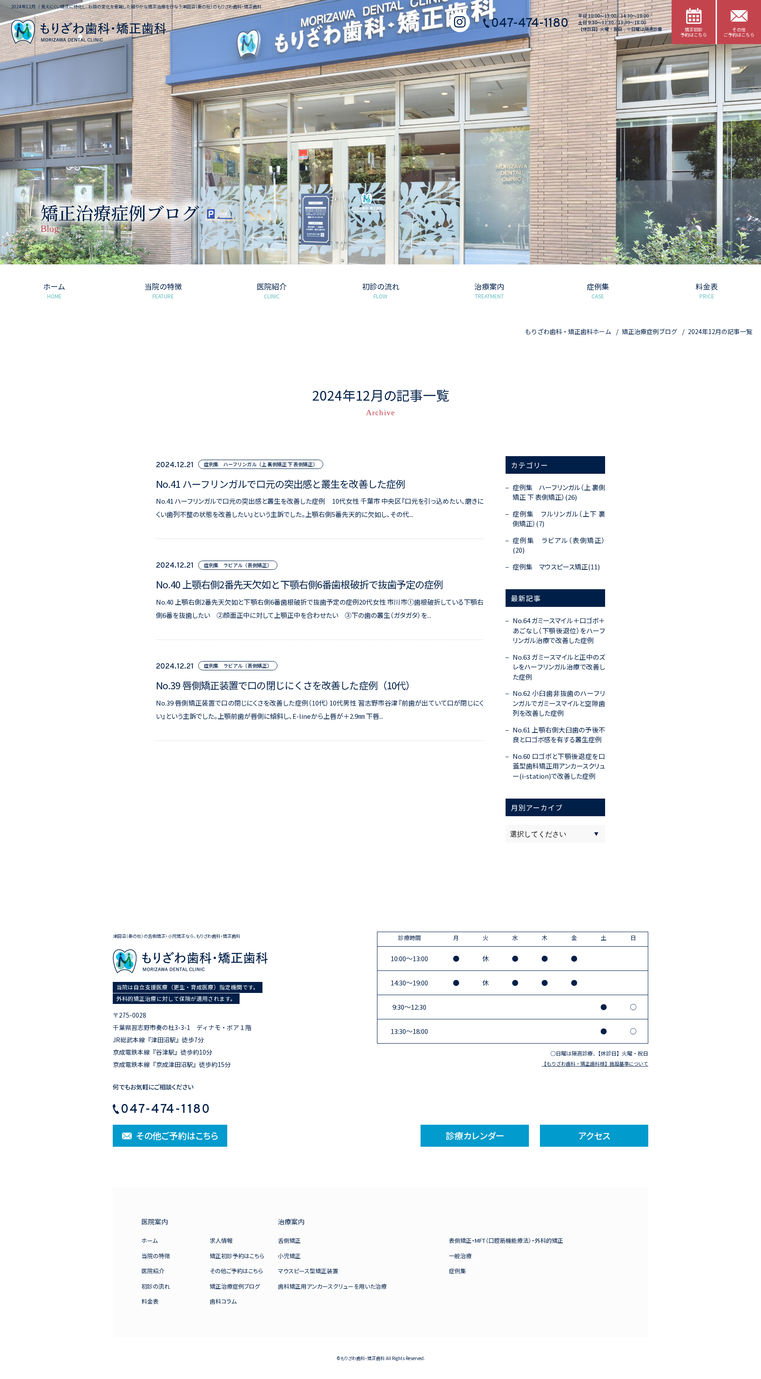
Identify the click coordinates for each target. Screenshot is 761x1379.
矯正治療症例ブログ (235, 1286)
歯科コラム (223, 1301)
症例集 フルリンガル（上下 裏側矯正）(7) (559, 518)
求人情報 (221, 1240)
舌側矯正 (289, 1240)
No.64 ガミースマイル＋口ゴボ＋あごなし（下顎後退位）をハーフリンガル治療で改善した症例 (559, 630)
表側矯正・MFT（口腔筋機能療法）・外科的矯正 (506, 1240)
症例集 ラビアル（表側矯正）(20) (559, 545)
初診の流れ (155, 1286)
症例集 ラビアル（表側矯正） (238, 565)
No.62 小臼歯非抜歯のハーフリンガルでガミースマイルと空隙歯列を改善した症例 (559, 702)
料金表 (150, 1301)
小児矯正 (289, 1256)
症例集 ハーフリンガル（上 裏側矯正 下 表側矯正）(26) (559, 492)
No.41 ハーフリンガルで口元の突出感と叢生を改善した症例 (285, 484)
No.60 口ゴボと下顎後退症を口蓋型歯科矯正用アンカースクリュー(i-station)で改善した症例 (559, 766)
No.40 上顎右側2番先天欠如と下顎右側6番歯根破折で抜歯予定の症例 (299, 584)
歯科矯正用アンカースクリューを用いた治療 (332, 1286)
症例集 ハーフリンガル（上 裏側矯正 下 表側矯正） (261, 464)
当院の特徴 (155, 1256)
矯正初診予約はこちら (237, 1256)
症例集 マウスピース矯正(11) (556, 566)
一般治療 (460, 1256)
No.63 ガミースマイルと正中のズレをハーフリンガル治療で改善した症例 (559, 666)
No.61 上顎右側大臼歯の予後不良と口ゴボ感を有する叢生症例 (559, 734)
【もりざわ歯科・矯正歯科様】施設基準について (595, 1063)
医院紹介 (152, 1271)
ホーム (149, 1240)
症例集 (457, 1271)
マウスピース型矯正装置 (308, 1271)
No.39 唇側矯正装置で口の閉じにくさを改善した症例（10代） (285, 685)
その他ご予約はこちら (236, 1271)
